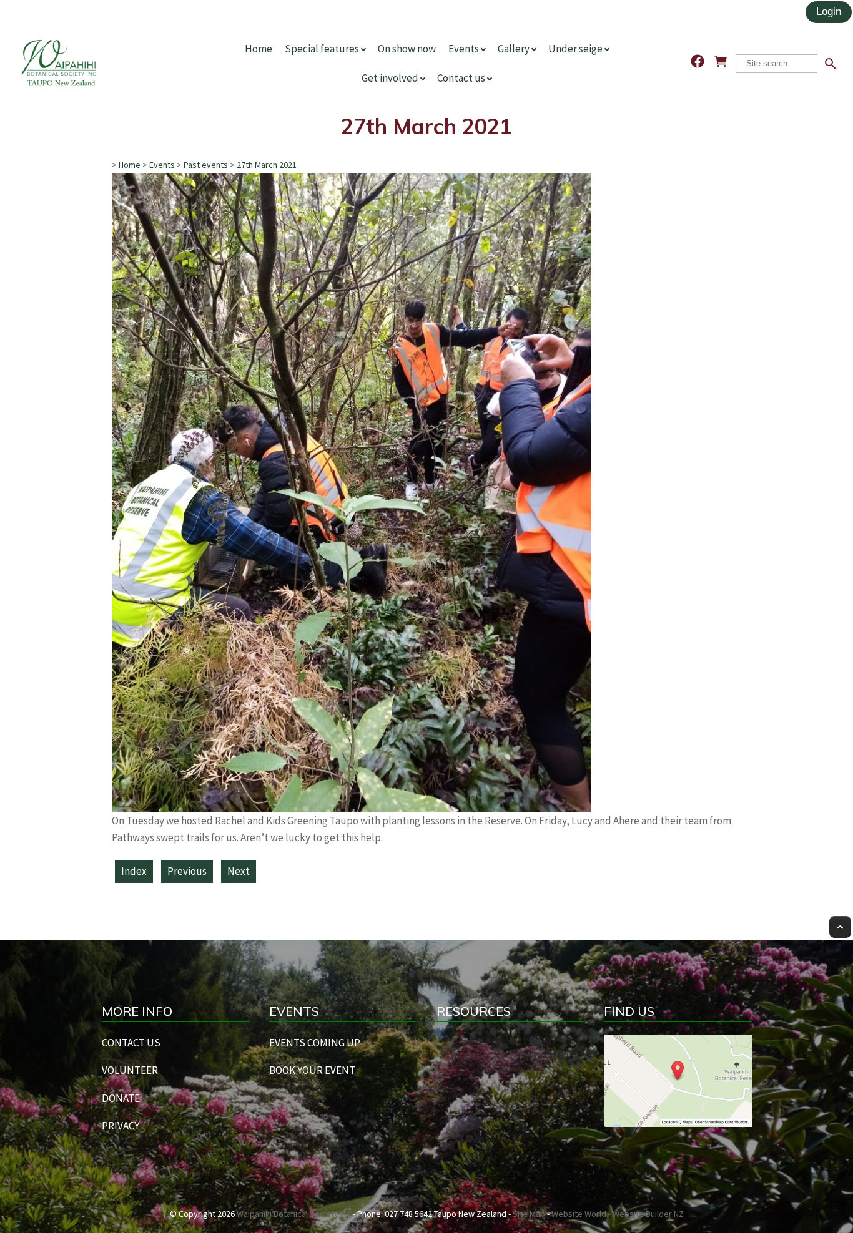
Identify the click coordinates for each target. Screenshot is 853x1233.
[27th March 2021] (351, 809)
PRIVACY (120, 1126)
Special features (322, 49)
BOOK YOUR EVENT (312, 1070)
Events (463, 49)
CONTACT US (131, 1043)
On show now (407, 49)
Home (258, 49)
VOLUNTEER (130, 1070)
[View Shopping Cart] (720, 61)
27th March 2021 (267, 164)
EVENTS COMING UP (314, 1043)
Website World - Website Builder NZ (617, 1213)
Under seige (575, 49)
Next (238, 871)
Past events (206, 164)
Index (134, 871)
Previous (187, 871)
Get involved (390, 78)
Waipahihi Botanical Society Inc (294, 1213)
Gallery (514, 49)
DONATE (121, 1098)
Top (840, 927)
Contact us (461, 78)
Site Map (529, 1213)
